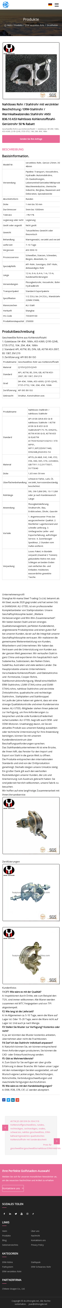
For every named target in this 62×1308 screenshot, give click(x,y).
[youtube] (21, 1214)
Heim (9, 25)
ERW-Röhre (7, 1262)
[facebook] (4, 1214)
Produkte (18, 25)
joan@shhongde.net (38, 1304)
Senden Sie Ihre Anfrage (31, 139)
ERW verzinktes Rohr (34, 25)
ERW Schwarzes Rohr (41, 1266)
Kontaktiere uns (11, 1188)
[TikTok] (33, 1214)
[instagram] (27, 1214)
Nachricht (35, 1235)
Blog (4, 1240)
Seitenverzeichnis (10, 1244)
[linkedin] (10, 1214)
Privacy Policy (37, 1244)
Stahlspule (36, 1262)
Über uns (35, 1231)
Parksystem (7, 1266)
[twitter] (16, 1214)
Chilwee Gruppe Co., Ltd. (13, 1288)
